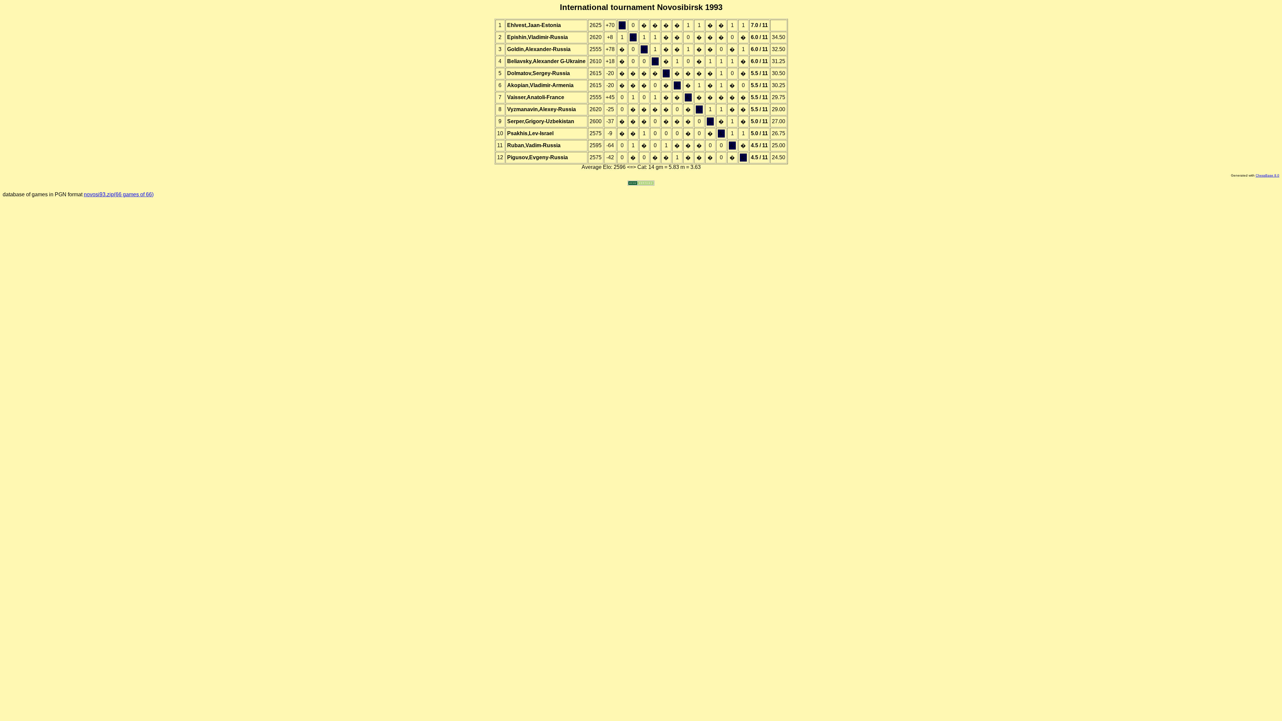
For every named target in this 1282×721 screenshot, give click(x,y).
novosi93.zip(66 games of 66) (119, 194)
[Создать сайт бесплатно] (641, 184)
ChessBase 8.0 (1267, 175)
